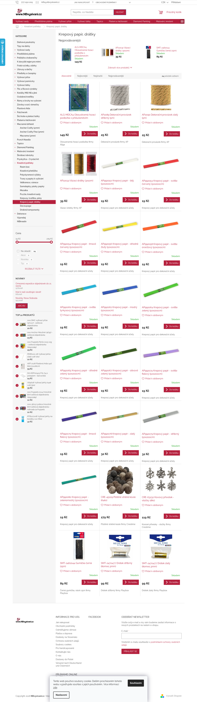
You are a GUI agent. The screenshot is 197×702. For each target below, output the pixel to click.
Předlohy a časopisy (26, 73)
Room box (24, 167)
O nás (58, 655)
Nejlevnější (82, 76)
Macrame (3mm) (28, 136)
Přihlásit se (130, 651)
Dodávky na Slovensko (66, 637)
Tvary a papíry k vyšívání (31, 179)
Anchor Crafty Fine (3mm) (32, 132)
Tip (24, 263)
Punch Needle (24, 140)
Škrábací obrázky (25, 155)
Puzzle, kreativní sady (30, 194)
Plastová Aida (23, 108)
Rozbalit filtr (32, 269)
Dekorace (21, 214)
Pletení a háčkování (26, 120)
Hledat (120, 12)
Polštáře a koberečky (27, 58)
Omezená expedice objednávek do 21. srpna (34, 285)
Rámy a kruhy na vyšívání (29, 101)
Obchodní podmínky (106, 2)
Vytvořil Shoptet (174, 696)
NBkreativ (22, 221)
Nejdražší (97, 76)
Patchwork (22, 112)
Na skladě (28, 251)
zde (55, 687)
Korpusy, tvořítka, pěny (31, 198)
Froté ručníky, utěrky (27, 65)
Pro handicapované (65, 648)
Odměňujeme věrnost (66, 630)
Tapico (20, 143)
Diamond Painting (25, 147)
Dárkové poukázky (26, 42)
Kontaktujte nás (63, 652)
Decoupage (25, 206)
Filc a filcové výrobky (27, 89)
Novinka (26, 259)
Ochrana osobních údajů (67, 641)
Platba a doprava (64, 633)
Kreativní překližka (28, 171)
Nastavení (61, 695)
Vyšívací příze (23, 77)
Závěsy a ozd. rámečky (28, 104)
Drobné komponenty (30, 210)
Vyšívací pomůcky (26, 81)
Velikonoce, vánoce (29, 182)
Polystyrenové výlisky (30, 175)
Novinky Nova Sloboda (26, 298)
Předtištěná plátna (26, 54)
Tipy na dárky (23, 46)
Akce (25, 255)
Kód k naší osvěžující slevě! (28, 292)
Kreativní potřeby (25, 163)
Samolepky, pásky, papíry (32, 186)
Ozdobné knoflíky (25, 97)
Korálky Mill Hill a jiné (27, 93)
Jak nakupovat (82, 2)
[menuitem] (22, 21)
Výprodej (21, 217)
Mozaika (24, 190)
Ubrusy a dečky (24, 69)
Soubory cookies (63, 644)
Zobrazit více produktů (118, 67)
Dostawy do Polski (64, 659)
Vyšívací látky (23, 85)
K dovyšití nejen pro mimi (29, 62)
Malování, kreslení (25, 151)
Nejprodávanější (116, 76)
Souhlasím (136, 683)
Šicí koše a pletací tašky (28, 116)
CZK (163, 2)
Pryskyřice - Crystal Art (28, 159)
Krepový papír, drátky (30, 202)
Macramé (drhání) (25, 124)
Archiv (21, 306)
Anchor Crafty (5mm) (30, 128)
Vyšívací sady (23, 50)
